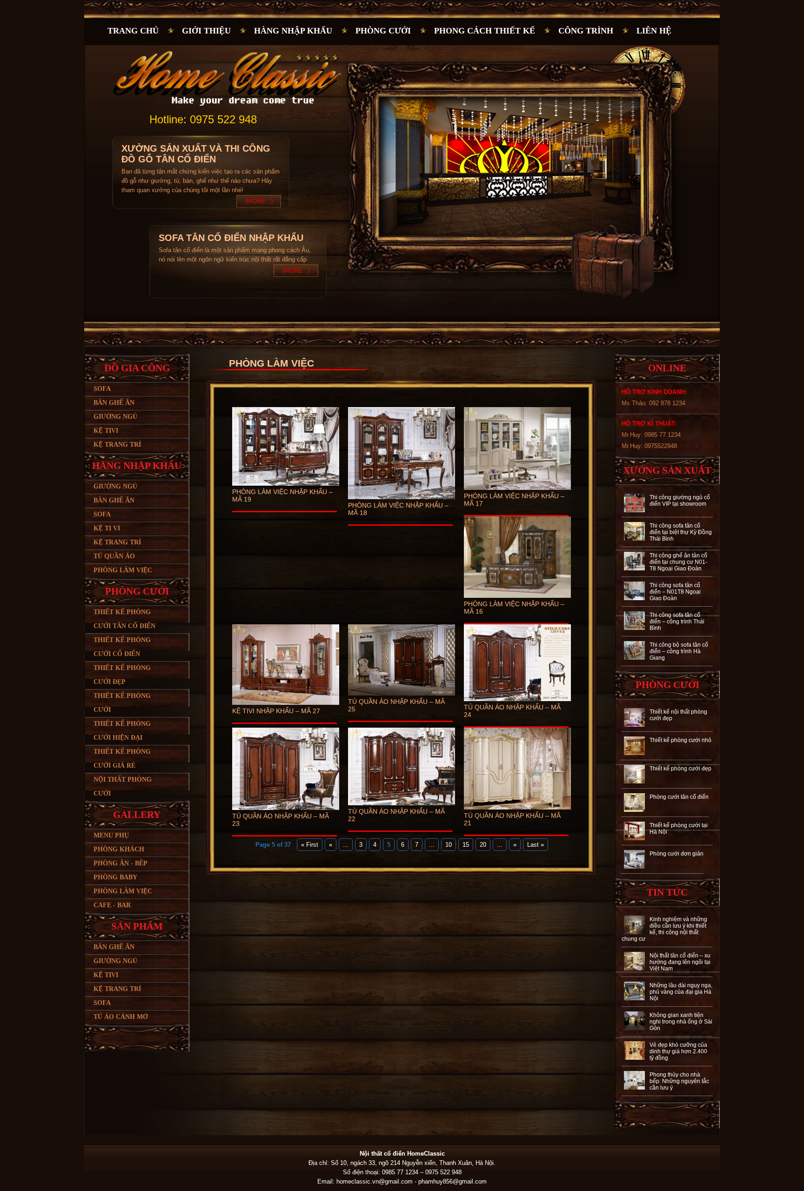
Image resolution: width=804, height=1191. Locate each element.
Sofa (102, 388)
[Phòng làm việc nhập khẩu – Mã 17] (517, 490)
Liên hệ (653, 30)
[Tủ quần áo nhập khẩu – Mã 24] (517, 701)
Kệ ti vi (107, 528)
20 (483, 844)
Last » (535, 844)
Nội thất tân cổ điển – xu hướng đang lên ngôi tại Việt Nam (680, 962)
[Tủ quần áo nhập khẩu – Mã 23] (285, 810)
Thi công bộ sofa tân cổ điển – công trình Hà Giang (679, 651)
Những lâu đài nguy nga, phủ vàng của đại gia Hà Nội (681, 992)
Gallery (137, 814)
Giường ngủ (115, 416)
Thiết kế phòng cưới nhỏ (680, 740)
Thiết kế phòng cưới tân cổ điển (124, 619)
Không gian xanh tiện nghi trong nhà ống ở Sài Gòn (681, 1021)
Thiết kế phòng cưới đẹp (122, 674)
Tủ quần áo (114, 556)
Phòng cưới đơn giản (677, 853)
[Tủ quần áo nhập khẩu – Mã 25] (401, 695)
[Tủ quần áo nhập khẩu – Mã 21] (517, 809)
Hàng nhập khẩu (293, 30)
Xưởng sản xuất (667, 470)
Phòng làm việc (123, 570)
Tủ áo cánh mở (121, 1016)
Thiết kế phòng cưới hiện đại (122, 730)
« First (309, 844)
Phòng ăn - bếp (120, 863)
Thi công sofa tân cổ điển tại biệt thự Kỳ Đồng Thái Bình (681, 532)
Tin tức (667, 892)
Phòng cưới (383, 30)
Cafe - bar (112, 905)
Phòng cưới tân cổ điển (679, 797)
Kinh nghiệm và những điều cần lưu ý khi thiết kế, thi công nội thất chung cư (664, 929)
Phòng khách (119, 849)
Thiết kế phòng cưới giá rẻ (122, 758)
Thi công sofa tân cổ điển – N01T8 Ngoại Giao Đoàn (675, 592)
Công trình (585, 30)
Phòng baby (115, 877)
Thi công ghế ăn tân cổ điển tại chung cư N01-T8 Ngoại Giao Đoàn (678, 562)
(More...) (259, 201)
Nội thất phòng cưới (123, 786)
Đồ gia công (137, 368)
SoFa (102, 1002)
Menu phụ (111, 835)
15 (465, 844)
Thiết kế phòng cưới (122, 702)
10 (448, 844)
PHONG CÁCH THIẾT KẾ (484, 30)
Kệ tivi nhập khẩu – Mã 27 (276, 711)
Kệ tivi (106, 430)
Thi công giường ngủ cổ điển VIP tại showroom (680, 500)
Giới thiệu (206, 30)
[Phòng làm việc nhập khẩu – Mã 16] (517, 598)
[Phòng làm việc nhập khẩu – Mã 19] (285, 485)
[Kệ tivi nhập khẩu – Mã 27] (285, 705)
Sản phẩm (137, 926)
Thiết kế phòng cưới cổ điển (122, 646)
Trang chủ (133, 30)
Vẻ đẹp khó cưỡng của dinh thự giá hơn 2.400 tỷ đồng (678, 1051)
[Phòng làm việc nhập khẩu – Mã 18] (401, 499)
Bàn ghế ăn (114, 402)
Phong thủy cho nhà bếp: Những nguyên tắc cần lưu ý (679, 1081)
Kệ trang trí (117, 444)
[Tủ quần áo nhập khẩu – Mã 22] (401, 805)
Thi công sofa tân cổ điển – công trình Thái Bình (677, 621)
